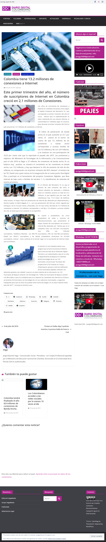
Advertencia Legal (8, 511)
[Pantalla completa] (102, 75)
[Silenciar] (98, 75)
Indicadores (8, 23)
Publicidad (5, 507)
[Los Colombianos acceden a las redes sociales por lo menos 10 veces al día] (36, 380)
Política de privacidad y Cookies (57, 539)
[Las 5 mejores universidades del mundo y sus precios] (97, 151)
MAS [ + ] (19, 23)
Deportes (43, 19)
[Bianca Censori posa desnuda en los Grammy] (81, 136)
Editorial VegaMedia (9, 498)
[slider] (88, 74)
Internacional (30, 19)
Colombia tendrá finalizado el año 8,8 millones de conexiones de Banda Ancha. (12, 403)
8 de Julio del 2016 (11, 326)
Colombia (17, 19)
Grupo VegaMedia (8, 503)
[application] (89, 68)
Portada (6, 19)
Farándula (66, 19)
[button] (23, 23)
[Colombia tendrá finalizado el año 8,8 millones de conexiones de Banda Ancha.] (12, 380)
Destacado (16, 74)
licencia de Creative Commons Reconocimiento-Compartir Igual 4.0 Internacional (93, 508)
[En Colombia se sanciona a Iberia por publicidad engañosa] (81, 151)
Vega (19, 87)
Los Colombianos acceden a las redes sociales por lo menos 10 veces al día (36, 398)
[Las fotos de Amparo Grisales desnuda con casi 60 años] (97, 136)
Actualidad (54, 19)
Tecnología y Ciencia (82, 19)
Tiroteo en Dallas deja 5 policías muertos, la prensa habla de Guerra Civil (55, 329)
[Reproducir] (77, 75)
